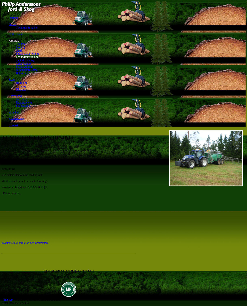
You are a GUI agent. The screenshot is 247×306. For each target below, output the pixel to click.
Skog (12, 79)
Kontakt (13, 125)
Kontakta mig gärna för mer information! (25, 242)
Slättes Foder (16, 34)
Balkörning (22, 73)
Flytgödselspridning (27, 56)
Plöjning (20, 47)
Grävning (21, 99)
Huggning (21, 82)
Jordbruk (14, 40)
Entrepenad (15, 95)
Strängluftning (24, 63)
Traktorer (21, 43)
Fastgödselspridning (27, 53)
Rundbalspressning (27, 69)
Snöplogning (23, 105)
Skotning (21, 86)
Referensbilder (17, 118)
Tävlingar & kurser (27, 27)
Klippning (21, 89)
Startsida (13, 17)
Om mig (13, 24)
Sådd (19, 50)
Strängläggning (24, 66)
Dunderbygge (24, 102)
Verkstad (14, 112)
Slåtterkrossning (25, 60)
